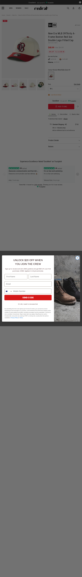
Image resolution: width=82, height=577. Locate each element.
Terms (21, 317)
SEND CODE (28, 297)
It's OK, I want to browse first (28, 304)
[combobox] (8, 291)
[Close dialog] (77, 258)
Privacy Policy (14, 317)
